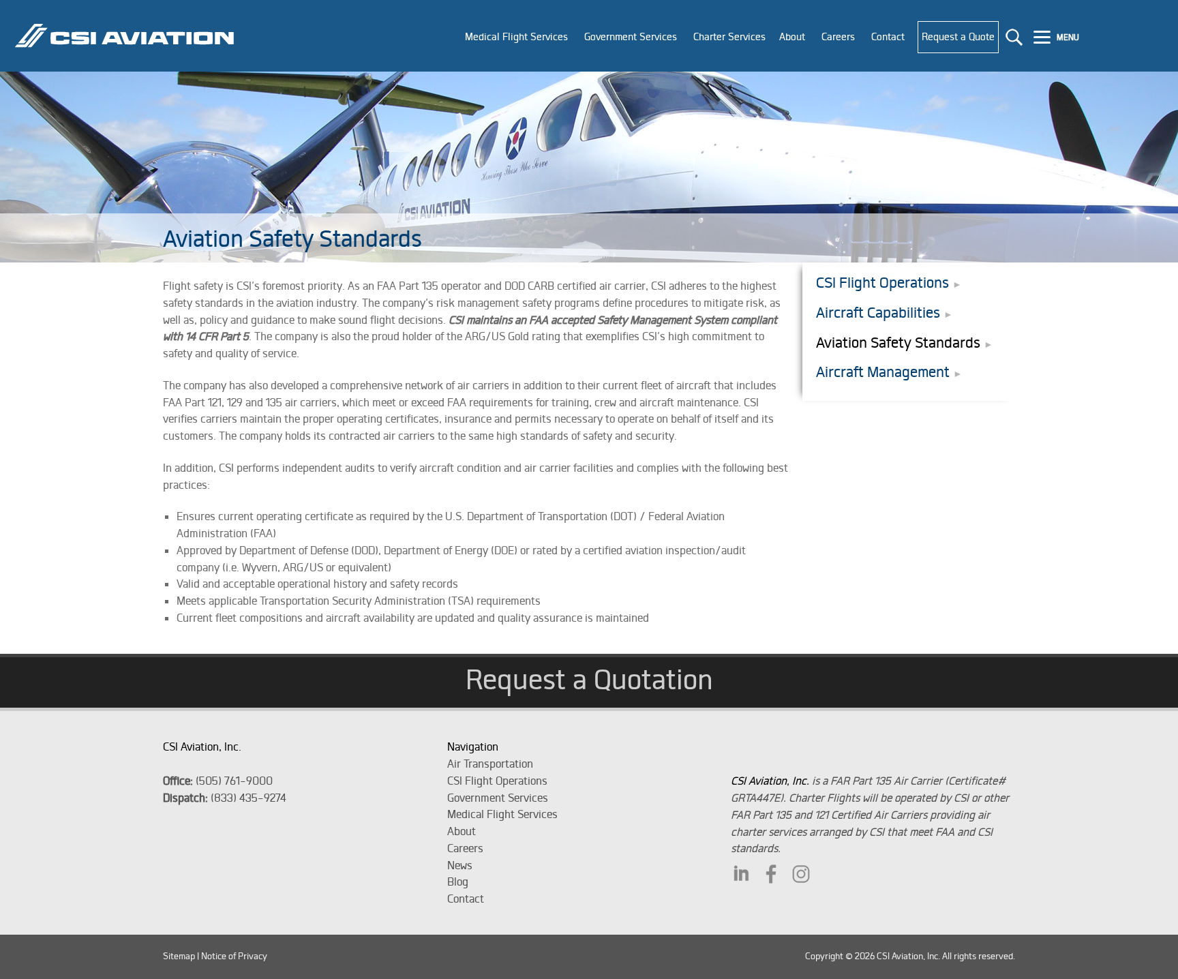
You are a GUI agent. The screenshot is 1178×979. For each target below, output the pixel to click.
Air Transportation (490, 763)
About (461, 831)
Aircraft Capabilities (878, 312)
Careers (465, 848)
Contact (465, 898)
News (459, 865)
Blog (457, 881)
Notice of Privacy (234, 956)
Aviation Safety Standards (898, 342)
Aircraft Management (883, 372)
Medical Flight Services (502, 814)
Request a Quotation (589, 679)
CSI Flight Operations (882, 282)
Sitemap (179, 956)
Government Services (497, 797)
